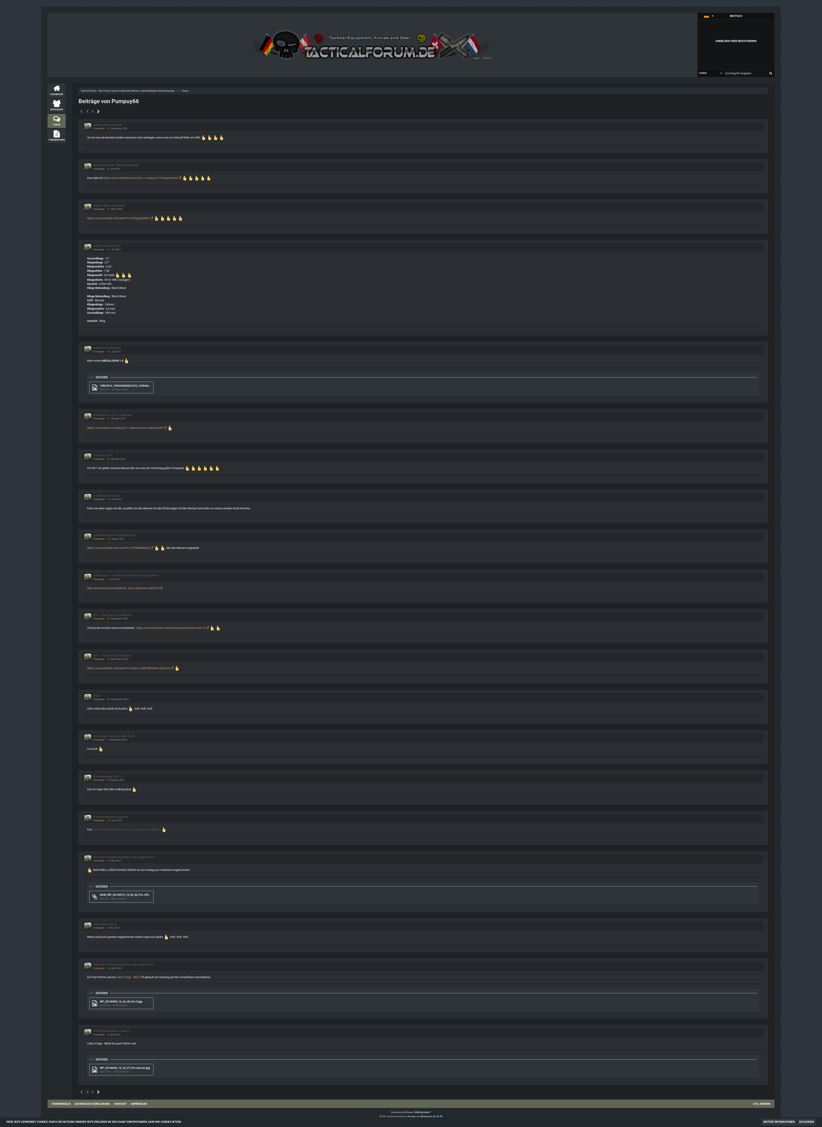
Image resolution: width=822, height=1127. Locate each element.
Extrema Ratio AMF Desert (109, 205)
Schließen (806, 1121)
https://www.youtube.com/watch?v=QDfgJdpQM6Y (118, 218)
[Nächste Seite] (98, 111)
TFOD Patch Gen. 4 (104, 924)
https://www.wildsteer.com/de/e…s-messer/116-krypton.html (141, 178)
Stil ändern (761, 1103)
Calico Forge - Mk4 (127, 977)
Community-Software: (411, 1112)
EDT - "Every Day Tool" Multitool (112, 615)
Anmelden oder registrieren (735, 41)
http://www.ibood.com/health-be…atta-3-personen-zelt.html (123, 588)
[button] (735, 16)
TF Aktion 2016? (103, 455)
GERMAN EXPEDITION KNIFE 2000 (114, 535)
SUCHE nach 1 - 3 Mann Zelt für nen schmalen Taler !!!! (126, 575)
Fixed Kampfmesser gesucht (110, 816)
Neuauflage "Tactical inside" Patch (114, 736)
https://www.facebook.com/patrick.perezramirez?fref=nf (170, 628)
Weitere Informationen (779, 1121)
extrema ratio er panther (107, 124)
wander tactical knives (107, 245)
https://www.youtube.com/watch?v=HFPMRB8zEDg (118, 547)
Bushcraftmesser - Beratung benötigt (115, 165)
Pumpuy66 (98, 128)
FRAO (96, 695)
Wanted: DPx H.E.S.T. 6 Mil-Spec (112, 415)
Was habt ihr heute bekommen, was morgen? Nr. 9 (123, 857)
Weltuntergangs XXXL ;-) (108, 776)
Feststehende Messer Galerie (111, 1030)
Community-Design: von (411, 1116)
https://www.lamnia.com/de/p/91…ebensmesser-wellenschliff (125, 427)
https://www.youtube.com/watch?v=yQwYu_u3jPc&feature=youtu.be (128, 668)
